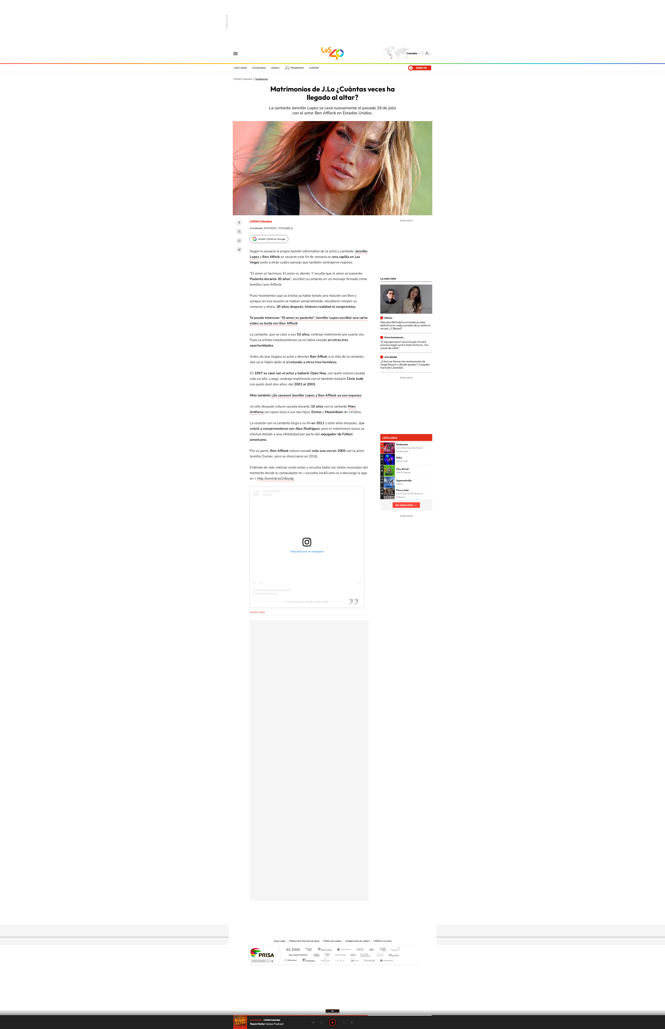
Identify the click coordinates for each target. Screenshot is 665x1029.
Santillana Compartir (344, 950)
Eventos (314, 68)
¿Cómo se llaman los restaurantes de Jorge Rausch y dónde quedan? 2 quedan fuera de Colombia (405, 364)
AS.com (370, 950)
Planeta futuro (378, 954)
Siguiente (352, 1022)
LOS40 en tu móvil (382, 941)
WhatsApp (239, 240)
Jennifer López (257, 612)
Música (275, 68)
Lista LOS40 (240, 68)
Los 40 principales (309, 950)
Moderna (308, 959)
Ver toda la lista (404, 505)
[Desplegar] (332, 1010)
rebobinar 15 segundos (321, 1022)
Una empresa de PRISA (262, 952)
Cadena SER (359, 950)
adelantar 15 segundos (344, 1022)
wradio (326, 954)
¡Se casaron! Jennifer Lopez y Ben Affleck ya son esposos (316, 395)
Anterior (313, 1022)
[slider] (332, 1015)
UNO (316, 954)
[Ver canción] (389, 447)
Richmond (291, 959)
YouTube (332, 918)
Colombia (411, 53)
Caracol (394, 950)
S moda (354, 959)
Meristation (386, 959)
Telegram (239, 249)
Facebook (239, 222)
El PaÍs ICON (340, 959)
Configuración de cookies (357, 941)
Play (332, 1022)
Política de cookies (332, 941)
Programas (297, 68)
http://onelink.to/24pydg (275, 478)
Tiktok (318, 918)
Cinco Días (340, 954)
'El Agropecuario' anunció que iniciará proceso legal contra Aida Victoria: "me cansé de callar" (404, 345)
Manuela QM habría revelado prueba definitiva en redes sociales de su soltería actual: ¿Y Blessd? (405, 325)
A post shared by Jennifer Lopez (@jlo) (307, 601)
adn (381, 950)
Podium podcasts (325, 959)
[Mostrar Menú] (238, 53)
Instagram (325, 918)
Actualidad (259, 68)
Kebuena (391, 954)
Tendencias (261, 79)
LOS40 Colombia (332, 53)
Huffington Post (297, 954)
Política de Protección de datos (304, 941)
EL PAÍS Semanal (365, 954)
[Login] (427, 53)
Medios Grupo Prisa (262, 961)
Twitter (239, 231)
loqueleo (369, 959)
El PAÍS (293, 950)
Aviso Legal (279, 941)
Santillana (325, 950)
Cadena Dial (353, 954)
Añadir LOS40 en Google (271, 239)
